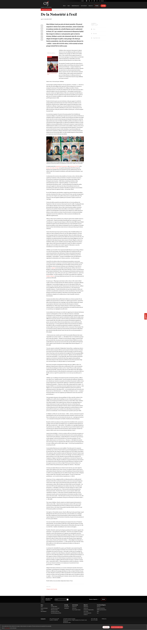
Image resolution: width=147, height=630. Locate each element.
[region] (73, 627)
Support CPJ (74, 606)
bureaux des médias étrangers (52, 168)
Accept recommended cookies (116, 627)
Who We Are (86, 608)
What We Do (86, 606)
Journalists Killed (54, 606)
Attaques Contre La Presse (46, 9)
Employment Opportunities (89, 609)
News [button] (64, 5)
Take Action (74, 608)
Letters (42, 609)
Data (52, 604)
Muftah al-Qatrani (50, 276)
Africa (98, 611)
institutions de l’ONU (74, 166)
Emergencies (66, 606)
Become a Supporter (93, 599)
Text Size (95, 34)
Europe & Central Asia (101, 608)
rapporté (53, 268)
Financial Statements (87, 612)
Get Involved (75, 604)
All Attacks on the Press (55, 611)
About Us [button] (91, 5)
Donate (96, 5)
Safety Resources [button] (75, 5)
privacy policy (7, 628)
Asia (97, 612)
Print (94, 29)
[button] (105, 1)
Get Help (103, 5)
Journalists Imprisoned (55, 608)
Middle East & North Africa (101, 609)
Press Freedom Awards (76, 609)
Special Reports (43, 611)
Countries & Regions (101, 604)
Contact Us (86, 614)
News (42, 604)
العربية (96, 25)
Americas (98, 606)
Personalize (106, 627)
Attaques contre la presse (51, 589)
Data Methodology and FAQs (56, 612)
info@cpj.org (104, 618)
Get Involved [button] (83, 5)
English (92, 25)
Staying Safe (66, 608)
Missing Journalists (54, 609)
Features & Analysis (44, 608)
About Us (86, 604)
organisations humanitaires (61, 166)
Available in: (93, 23)
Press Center (86, 611)
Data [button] (69, 5)
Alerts (42, 606)
